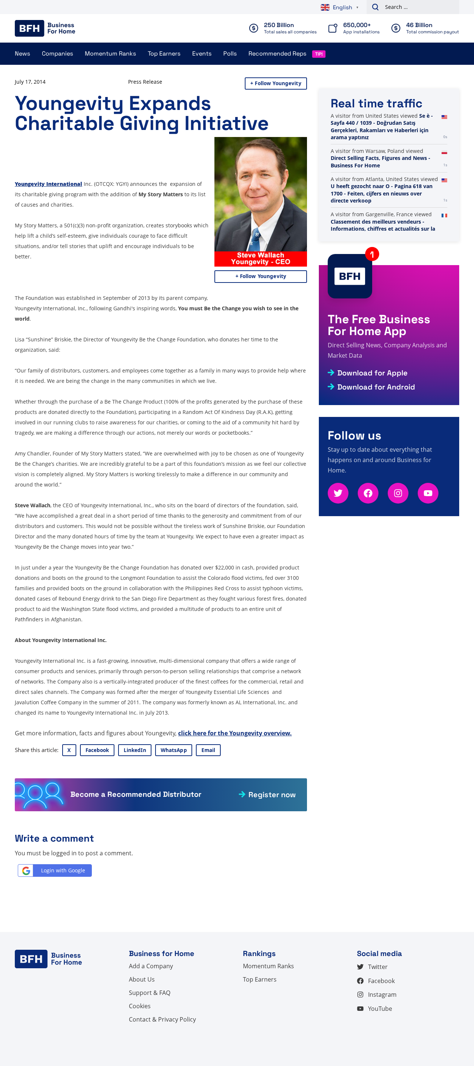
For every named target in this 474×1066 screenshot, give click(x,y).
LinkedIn (135, 750)
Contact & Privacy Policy (162, 1019)
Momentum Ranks (110, 53)
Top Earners (164, 53)
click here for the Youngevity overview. (235, 733)
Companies (57, 53)
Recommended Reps (277, 53)
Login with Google (63, 870)
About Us (142, 979)
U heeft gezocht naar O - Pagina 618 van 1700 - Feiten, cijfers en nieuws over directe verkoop (382, 193)
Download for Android (376, 387)
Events (201, 53)
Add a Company (151, 966)
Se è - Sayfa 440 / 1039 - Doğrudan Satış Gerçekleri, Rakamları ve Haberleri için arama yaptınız (382, 126)
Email (208, 750)
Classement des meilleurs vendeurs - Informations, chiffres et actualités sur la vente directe (383, 229)
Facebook (97, 750)
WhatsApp (174, 750)
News (22, 53)
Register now (272, 794)
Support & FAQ (149, 993)
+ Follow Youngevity (275, 83)
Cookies (140, 1006)
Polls (230, 53)
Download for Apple (372, 373)
